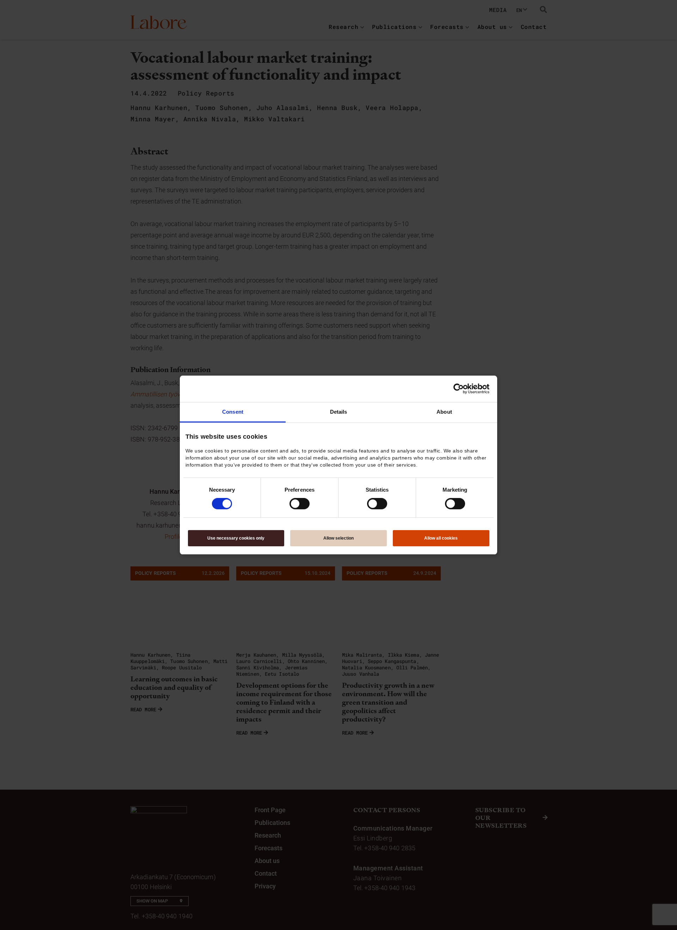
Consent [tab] (232, 412)
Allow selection (338, 538)
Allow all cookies (441, 538)
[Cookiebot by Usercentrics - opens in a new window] (458, 388)
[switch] (299, 503)
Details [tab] (338, 412)
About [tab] (444, 412)
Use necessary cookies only (235, 538)
